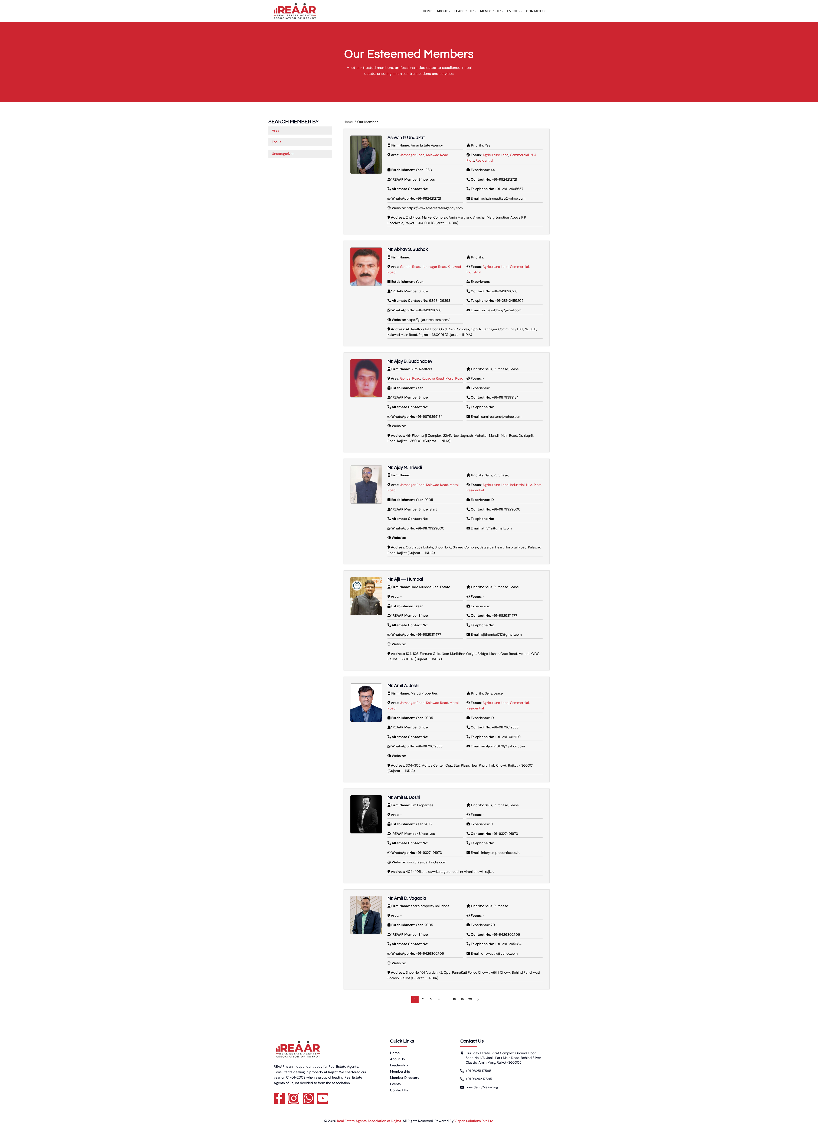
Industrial (474, 272)
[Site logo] (295, 11)
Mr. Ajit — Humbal (405, 579)
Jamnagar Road (412, 155)
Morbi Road (454, 378)
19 (462, 999)
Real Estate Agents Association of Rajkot (369, 1121)
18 (454, 999)
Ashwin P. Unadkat (406, 137)
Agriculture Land (495, 155)
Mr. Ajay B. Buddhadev (409, 361)
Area (275, 130)
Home (349, 122)
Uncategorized (283, 153)
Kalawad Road (437, 155)
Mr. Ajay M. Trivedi (404, 467)
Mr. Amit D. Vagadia (406, 898)
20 (470, 999)
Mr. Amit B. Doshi (403, 797)
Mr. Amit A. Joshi (403, 685)
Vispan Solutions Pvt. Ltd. (474, 1121)
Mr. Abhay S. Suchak (407, 249)
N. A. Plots (533, 485)
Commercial (519, 155)
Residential (484, 160)
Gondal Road (410, 266)
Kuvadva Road (433, 378)
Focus (276, 142)
